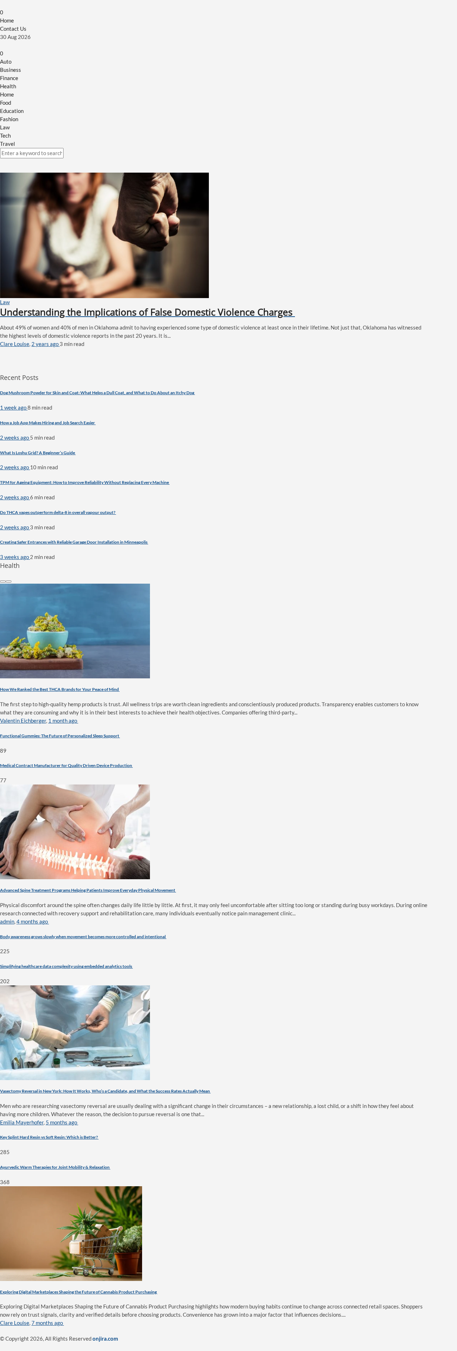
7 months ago (47, 1323)
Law (5, 127)
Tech (5, 135)
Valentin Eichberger (23, 720)
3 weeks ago (15, 557)
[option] (214, 684)
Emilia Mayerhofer (22, 1122)
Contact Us (13, 28)
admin (7, 921)
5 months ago (62, 1122)
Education (12, 111)
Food (5, 102)
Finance (9, 78)
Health (8, 86)
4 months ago (32, 921)
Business (10, 69)
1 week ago (13, 407)
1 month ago (63, 720)
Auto (5, 61)
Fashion (9, 119)
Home (7, 20)
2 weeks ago (15, 437)
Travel (7, 143)
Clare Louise (14, 344)
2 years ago (45, 344)
